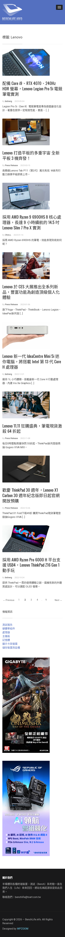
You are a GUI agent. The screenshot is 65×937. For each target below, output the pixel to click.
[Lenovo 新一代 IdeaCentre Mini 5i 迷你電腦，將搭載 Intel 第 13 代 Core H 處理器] (26, 335)
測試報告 (7, 624)
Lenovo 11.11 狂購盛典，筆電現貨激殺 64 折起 (32, 428)
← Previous (8, 600)
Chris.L (8, 235)
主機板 (6, 636)
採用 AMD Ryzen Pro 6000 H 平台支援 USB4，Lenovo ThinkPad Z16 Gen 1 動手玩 (31, 564)
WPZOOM (22, 928)
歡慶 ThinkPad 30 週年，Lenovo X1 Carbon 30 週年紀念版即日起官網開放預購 (31, 495)
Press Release (11, 165)
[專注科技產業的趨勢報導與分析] (12, 11)
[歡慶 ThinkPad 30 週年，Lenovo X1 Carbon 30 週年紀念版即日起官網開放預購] (26, 468)
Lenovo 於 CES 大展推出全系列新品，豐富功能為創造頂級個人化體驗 (31, 291)
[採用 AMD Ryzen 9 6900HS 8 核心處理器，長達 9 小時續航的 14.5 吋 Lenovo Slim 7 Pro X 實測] (26, 195)
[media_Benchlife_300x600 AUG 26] (26, 704)
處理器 (6, 632)
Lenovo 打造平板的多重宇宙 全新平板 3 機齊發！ (31, 155)
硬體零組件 (8, 628)
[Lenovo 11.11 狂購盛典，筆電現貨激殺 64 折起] (26, 404)
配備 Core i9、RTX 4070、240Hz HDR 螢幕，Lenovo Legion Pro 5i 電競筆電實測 (32, 88)
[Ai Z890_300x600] (26, 808)
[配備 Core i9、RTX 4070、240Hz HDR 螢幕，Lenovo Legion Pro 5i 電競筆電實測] (26, 62)
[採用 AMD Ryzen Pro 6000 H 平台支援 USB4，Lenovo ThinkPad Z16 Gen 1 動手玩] (26, 538)
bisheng (8, 101)
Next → (58, 600)
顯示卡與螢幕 (10, 643)
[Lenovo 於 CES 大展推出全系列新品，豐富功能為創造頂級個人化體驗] (26, 265)
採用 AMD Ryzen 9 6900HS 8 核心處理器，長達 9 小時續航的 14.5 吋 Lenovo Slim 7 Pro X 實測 (31, 222)
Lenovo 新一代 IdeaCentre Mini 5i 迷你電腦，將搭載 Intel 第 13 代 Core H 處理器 (31, 361)
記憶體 (6, 640)
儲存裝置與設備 (11, 647)
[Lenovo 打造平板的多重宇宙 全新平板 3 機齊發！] (26, 131)
